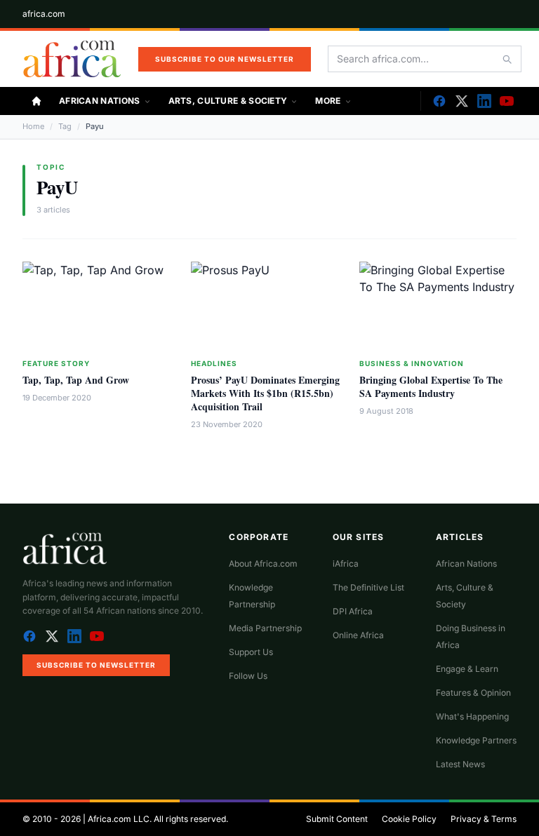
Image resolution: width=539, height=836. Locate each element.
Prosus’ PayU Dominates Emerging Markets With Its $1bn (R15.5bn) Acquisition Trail (265, 393)
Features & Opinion (473, 692)
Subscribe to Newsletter (96, 665)
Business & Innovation (411, 363)
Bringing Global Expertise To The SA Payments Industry (431, 386)
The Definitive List (368, 587)
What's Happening (472, 716)
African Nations (99, 100)
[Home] (36, 101)
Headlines (214, 363)
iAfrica (346, 563)
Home (33, 126)
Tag (65, 126)
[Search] (507, 59)
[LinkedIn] (484, 101)
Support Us (251, 652)
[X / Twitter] (52, 636)
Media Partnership (265, 628)
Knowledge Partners (476, 740)
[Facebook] (439, 101)
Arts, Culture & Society (228, 100)
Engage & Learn (467, 668)
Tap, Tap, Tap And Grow (75, 379)
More (327, 100)
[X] (462, 101)
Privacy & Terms (484, 819)
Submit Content (337, 819)
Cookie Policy (409, 819)
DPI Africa (353, 611)
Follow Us (248, 675)
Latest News (460, 764)
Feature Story (56, 363)
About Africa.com (263, 563)
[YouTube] (507, 101)
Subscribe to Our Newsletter (224, 59)
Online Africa (358, 635)
